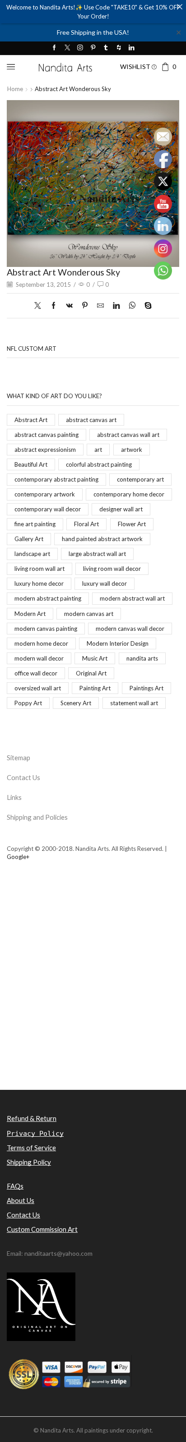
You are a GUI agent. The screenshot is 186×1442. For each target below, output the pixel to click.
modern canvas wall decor (130, 628)
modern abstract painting (47, 598)
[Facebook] (54, 48)
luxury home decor (39, 583)
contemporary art (140, 479)
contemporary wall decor (47, 509)
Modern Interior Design (118, 643)
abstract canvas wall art (128, 434)
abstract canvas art (91, 419)
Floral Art (86, 524)
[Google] (119, 48)
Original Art (91, 673)
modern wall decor (39, 658)
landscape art (32, 553)
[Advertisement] (93, 991)
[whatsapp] (132, 305)
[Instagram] (80, 48)
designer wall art (121, 509)
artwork (131, 449)
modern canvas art (88, 613)
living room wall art (39, 568)
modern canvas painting (45, 628)
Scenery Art (75, 703)
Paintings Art (146, 688)
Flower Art (132, 524)
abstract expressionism (45, 449)
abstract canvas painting (46, 434)
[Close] (179, 6)
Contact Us (23, 777)
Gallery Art (28, 538)
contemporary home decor (128, 494)
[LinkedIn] (132, 48)
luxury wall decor (104, 583)
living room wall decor (112, 568)
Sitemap (18, 757)
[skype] (146, 305)
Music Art (94, 658)
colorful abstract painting (99, 464)
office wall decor (35, 673)
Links (14, 797)
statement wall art (134, 703)
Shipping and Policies (37, 817)
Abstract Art (30, 419)
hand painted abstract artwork (102, 538)
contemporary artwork (44, 494)
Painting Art (95, 688)
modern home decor (41, 643)
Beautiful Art (30, 464)
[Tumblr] (106, 48)
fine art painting (35, 524)
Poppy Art (28, 703)
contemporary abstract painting (56, 479)
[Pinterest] (93, 48)
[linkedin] (116, 305)
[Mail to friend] (100, 305)
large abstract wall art (97, 553)
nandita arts (142, 658)
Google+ (18, 856)
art (98, 449)
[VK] (69, 305)
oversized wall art (37, 688)
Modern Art (30, 613)
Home (15, 88)
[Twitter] (67, 48)
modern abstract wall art (132, 598)
